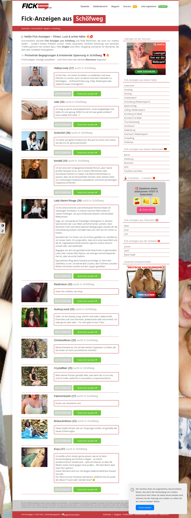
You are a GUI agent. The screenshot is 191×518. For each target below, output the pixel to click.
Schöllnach (129, 126)
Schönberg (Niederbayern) (137, 101)
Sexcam (129, 6)
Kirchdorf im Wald (132, 117)
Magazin (115, 6)
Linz (126, 233)
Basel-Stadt (129, 254)
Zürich (127, 246)
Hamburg (128, 158)
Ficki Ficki (39, 514)
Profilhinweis (128, 514)
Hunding (128, 89)
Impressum (164, 514)
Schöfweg (90, 68)
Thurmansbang (131, 122)
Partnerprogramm (52, 514)
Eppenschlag (130, 105)
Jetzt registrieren (154, 6)
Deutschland (36, 28)
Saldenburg (129, 130)
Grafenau (128, 142)
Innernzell (129, 85)
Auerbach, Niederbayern (136, 134)
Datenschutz (152, 514)
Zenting (128, 93)
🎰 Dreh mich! (146, 209)
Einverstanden (145, 507)
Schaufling (129, 138)
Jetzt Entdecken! (63, 93)
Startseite (84, 6)
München (128, 163)
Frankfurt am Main (133, 171)
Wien (126, 225)
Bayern (47, 28)
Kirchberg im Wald (133, 113)
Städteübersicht (100, 6)
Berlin (127, 154)
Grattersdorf (130, 97)
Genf (126, 250)
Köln (126, 167)
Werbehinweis (140, 514)
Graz (126, 229)
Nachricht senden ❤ (87, 93)
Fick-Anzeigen (27, 514)
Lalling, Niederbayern (134, 109)
